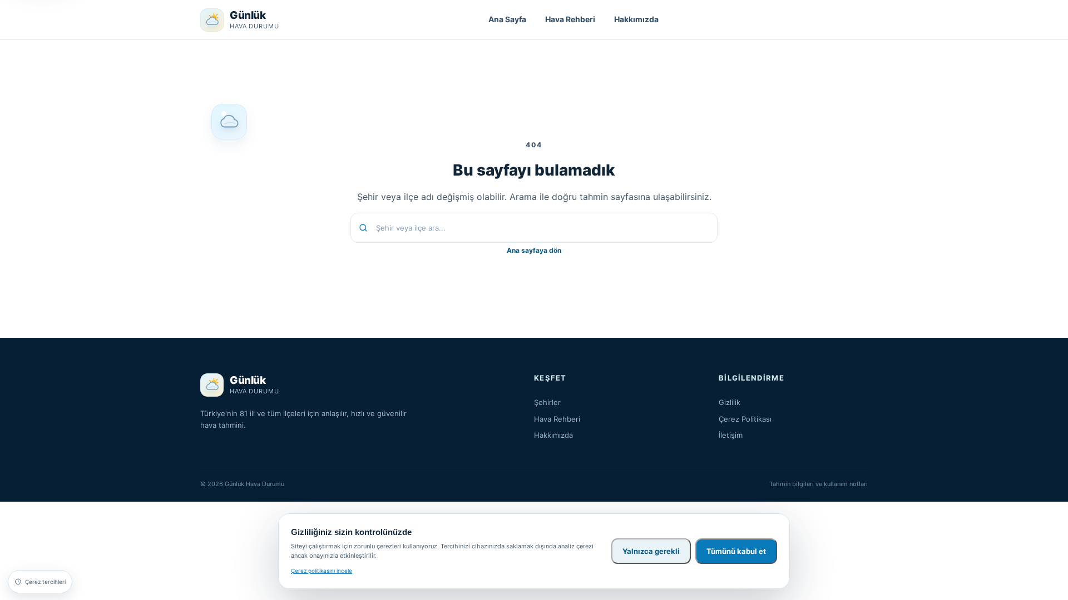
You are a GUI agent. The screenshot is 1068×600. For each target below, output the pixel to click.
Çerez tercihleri (45, 581)
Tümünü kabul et (736, 551)
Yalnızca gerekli (651, 551)
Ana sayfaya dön (534, 250)
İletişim (731, 435)
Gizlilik (729, 402)
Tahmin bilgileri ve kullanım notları (818, 484)
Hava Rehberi (570, 19)
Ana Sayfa (507, 19)
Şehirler (547, 402)
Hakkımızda (636, 19)
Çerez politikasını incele (321, 570)
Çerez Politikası (745, 418)
